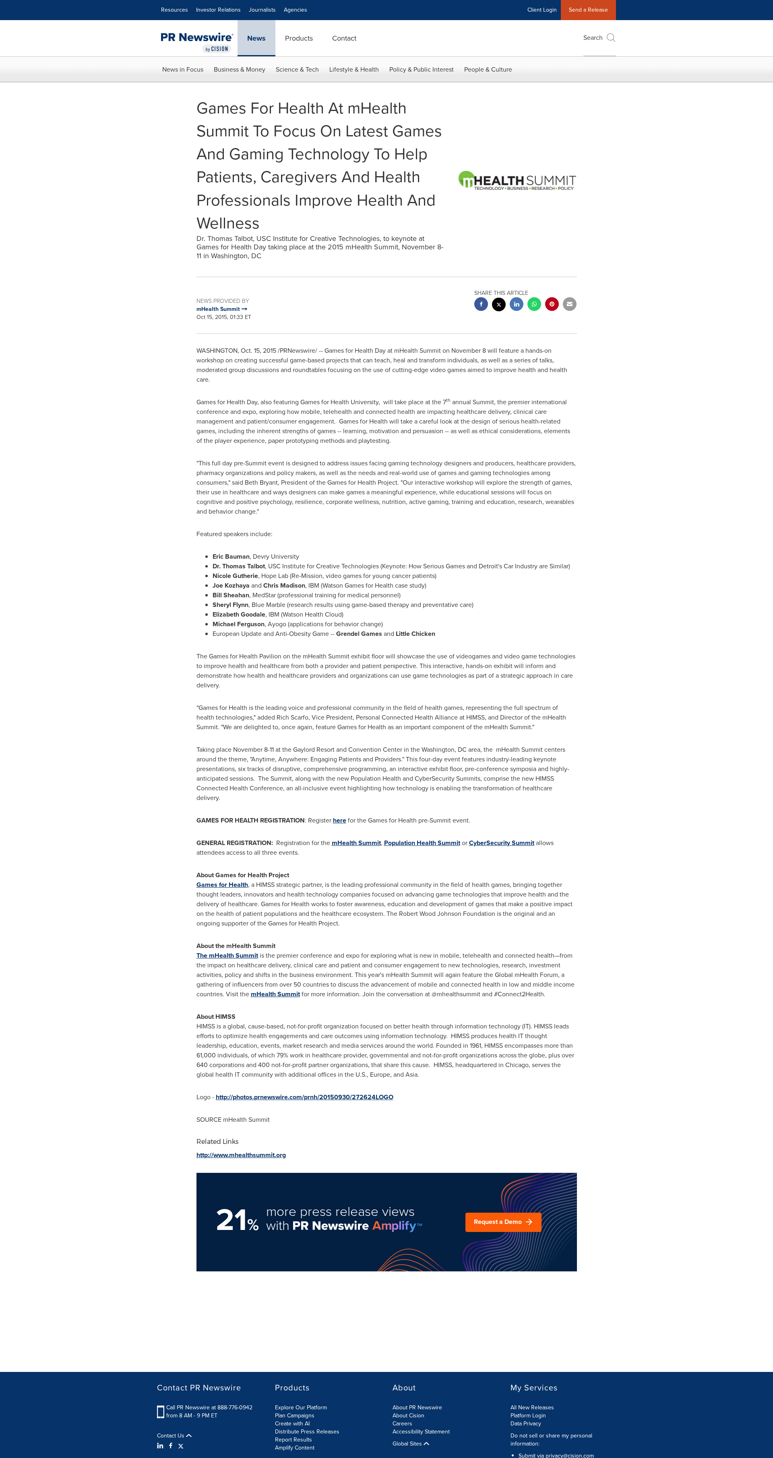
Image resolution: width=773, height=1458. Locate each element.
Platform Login (528, 1415)
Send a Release (588, 10)
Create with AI (292, 1423)
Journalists (262, 10)
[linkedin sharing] (516, 305)
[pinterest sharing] (552, 305)
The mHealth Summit (227, 955)
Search (593, 37)
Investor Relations (218, 10)
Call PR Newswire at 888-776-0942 (209, 1407)
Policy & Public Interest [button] (421, 69)
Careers (402, 1423)
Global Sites (408, 1444)
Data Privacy (526, 1423)
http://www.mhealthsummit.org (241, 1155)
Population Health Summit (422, 842)
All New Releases (532, 1407)
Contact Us (171, 1436)
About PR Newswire (417, 1407)
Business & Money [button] (239, 69)
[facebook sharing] (481, 305)
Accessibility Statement (421, 1431)
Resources (174, 10)
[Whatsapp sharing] (534, 305)
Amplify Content (294, 1448)
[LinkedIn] (161, 1446)
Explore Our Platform (301, 1407)
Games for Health (222, 884)
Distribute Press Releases (307, 1431)
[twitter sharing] (499, 305)
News (256, 38)
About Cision (408, 1415)
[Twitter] (181, 1446)
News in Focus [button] (182, 69)
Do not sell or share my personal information (551, 1439)
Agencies (295, 10)
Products (299, 38)
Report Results (293, 1439)
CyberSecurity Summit (501, 842)
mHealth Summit (356, 842)
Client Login (542, 10)
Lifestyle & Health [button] (354, 69)
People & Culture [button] (488, 69)
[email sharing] (570, 305)
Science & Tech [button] (297, 69)
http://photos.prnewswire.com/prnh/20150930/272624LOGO (304, 1097)
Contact (344, 38)
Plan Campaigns (294, 1415)
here (339, 820)
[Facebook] (170, 1446)
